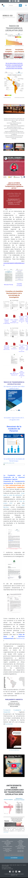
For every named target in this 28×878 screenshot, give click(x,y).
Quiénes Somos (20, 841)
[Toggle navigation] (26, 5)
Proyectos (20, 842)
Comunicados (20, 845)
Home (7, 840)
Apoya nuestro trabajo (7, 846)
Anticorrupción (7, 843)
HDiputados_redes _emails (8, 462)
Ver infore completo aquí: (14, 750)
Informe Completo (8, 799)
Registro (20, 844)
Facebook (10, 1)
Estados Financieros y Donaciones (7, 849)
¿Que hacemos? (7, 842)
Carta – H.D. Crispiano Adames (6, 321)
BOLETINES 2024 (20, 851)
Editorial (20, 843)
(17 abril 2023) (7, 323)
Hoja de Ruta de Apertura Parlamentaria (14, 636)
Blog (7, 845)
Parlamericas (20, 638)
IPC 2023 (7, 851)
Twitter (15, 1)
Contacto (7, 844)
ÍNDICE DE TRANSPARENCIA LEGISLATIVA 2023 (21, 847)
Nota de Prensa (8, 284)
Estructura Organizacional (7, 841)
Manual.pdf (5, 832)
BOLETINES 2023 (20, 850)
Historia (20, 840)
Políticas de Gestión (7, 850)
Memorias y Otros (20, 848)
